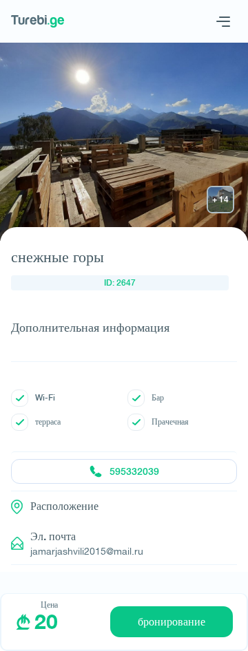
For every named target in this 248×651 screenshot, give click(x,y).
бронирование (171, 621)
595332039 (134, 471)
